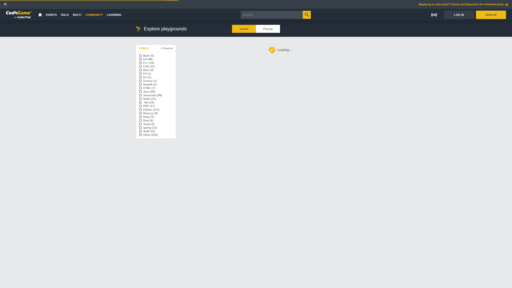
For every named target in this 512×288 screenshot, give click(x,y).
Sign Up (491, 14)
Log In (459, 14)
